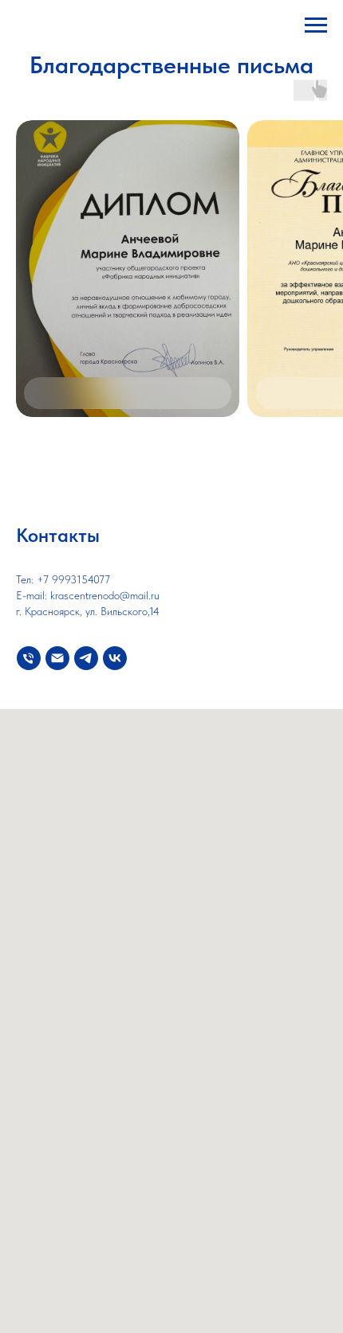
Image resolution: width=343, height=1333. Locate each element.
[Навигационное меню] (316, 25)
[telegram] (86, 658)
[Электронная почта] (57, 658)
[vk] (115, 658)
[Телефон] (29, 658)
